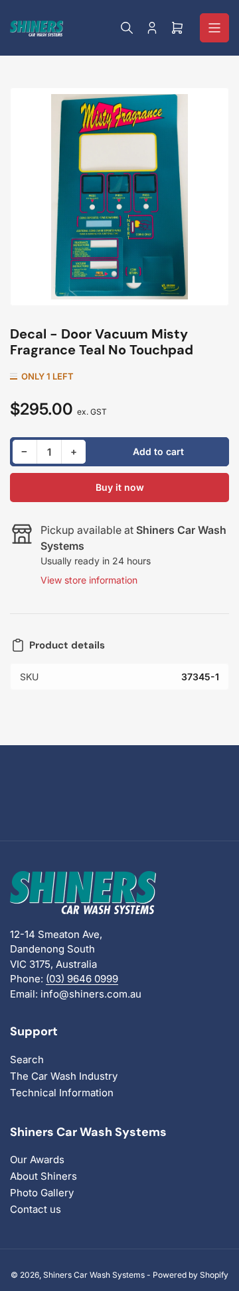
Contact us (35, 1209)
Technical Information (62, 1092)
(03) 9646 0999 (82, 978)
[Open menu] (214, 27)
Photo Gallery (42, 1192)
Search (27, 1059)
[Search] (126, 27)
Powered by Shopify (190, 1275)
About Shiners (43, 1176)
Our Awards (37, 1159)
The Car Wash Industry (64, 1076)
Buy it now (120, 487)
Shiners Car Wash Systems (94, 1275)
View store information (88, 580)
